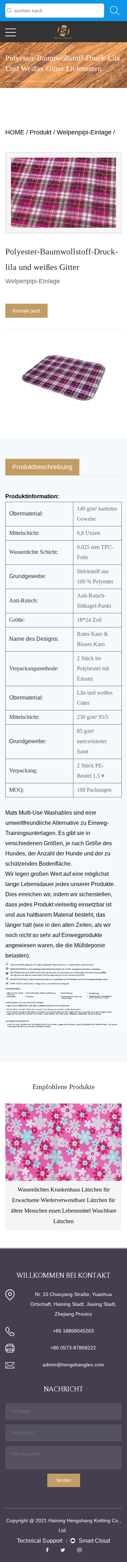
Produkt (41, 132)
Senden (63, 1480)
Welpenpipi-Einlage (84, 132)
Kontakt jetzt (26, 311)
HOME (14, 132)
